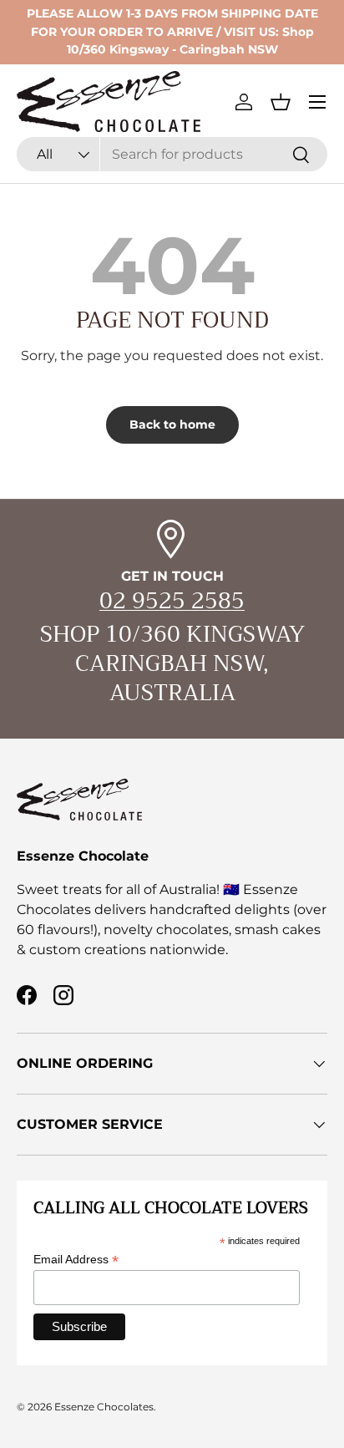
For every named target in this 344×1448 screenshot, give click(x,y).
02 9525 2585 (172, 601)
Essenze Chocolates (104, 1406)
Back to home (172, 424)
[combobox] (172, 154)
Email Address (76, 1260)
